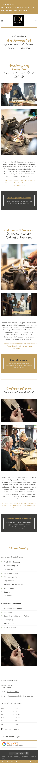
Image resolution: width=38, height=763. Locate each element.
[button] (2, 20)
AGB (19, 757)
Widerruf (32, 756)
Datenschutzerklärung (19, 756)
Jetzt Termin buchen (12, 729)
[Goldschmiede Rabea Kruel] (18, 20)
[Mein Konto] (7, 20)
